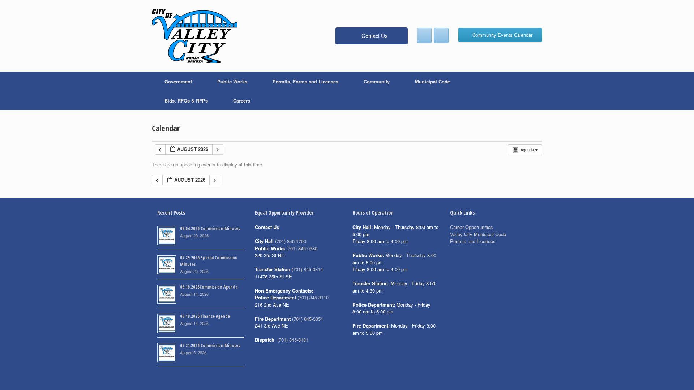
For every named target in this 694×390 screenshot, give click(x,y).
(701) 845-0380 (301, 248)
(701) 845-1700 (290, 241)
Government (178, 81)
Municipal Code (432, 81)
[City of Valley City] (194, 36)
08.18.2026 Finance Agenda (205, 316)
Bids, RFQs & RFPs (186, 100)
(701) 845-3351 (307, 318)
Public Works (232, 81)
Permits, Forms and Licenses (305, 81)
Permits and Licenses (473, 241)
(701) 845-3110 (313, 297)
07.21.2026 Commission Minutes (210, 345)
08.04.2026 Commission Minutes (210, 228)
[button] (531, 91)
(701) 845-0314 (307, 269)
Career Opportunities (471, 227)
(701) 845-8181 (292, 339)
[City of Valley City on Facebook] (424, 35)
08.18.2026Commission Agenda (208, 287)
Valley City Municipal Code (478, 234)
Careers (241, 100)
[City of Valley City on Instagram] (441, 35)
